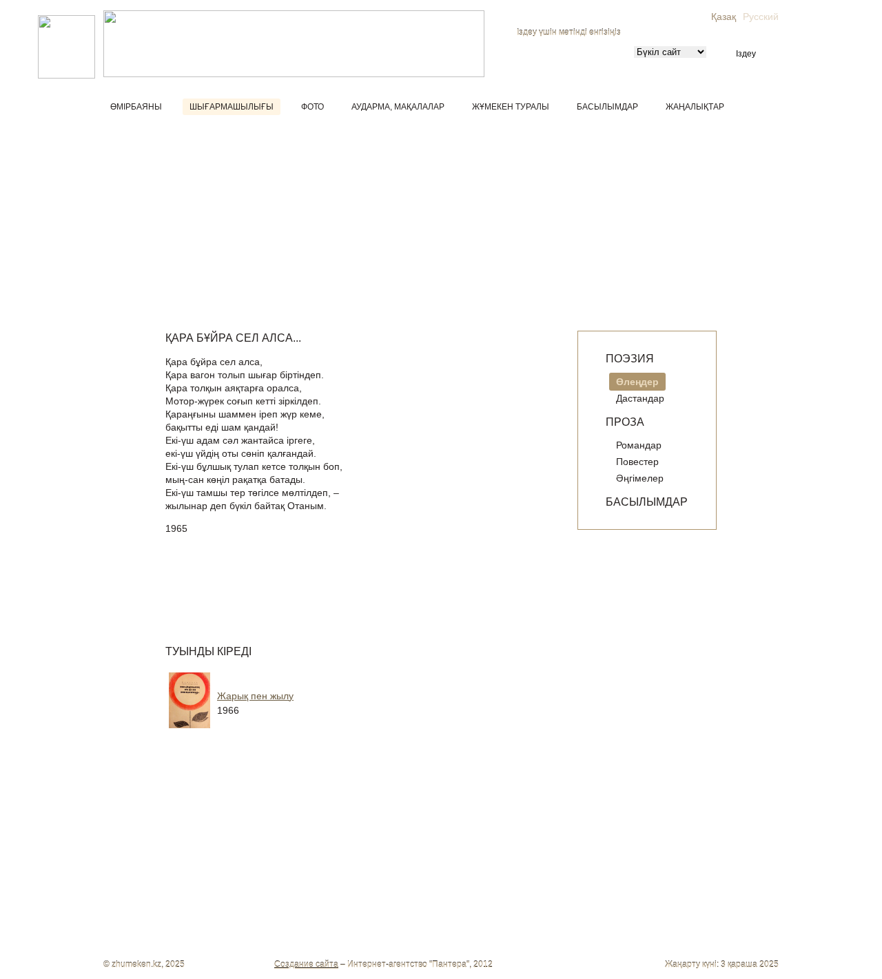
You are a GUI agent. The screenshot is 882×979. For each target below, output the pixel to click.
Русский (761, 16)
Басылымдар (607, 107)
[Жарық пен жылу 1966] (275, 730)
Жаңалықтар (695, 107)
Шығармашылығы (231, 107)
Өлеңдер (637, 381)
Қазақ (723, 16)
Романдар (639, 445)
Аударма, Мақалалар (397, 107)
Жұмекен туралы (510, 107)
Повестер (637, 461)
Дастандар (640, 398)
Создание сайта (306, 964)
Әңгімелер (640, 478)
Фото (312, 107)
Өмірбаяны (136, 107)
